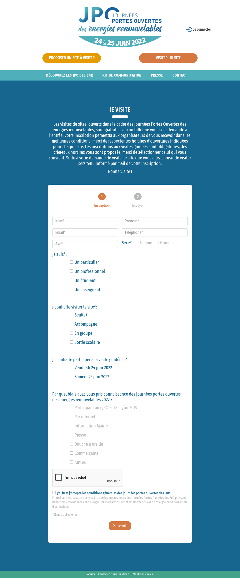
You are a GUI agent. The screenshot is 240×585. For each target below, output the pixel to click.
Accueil (91, 574)
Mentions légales (143, 574)
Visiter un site (168, 57)
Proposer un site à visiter (72, 57)
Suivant (120, 525)
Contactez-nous (107, 574)
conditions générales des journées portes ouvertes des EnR (128, 493)
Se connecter (201, 29)
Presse (157, 75)
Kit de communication (122, 75)
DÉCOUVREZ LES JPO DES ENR (69, 75)
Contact (179, 75)
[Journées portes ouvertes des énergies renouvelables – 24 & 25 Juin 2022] (120, 27)
